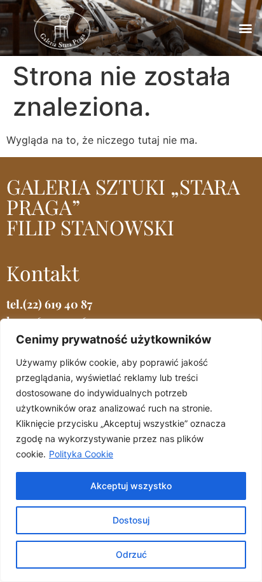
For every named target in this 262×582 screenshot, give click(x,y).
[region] (131, 450)
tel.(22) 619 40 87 (49, 304)
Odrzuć (131, 554)
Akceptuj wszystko (131, 485)
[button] (245, 28)
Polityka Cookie (81, 453)
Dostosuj (131, 520)
